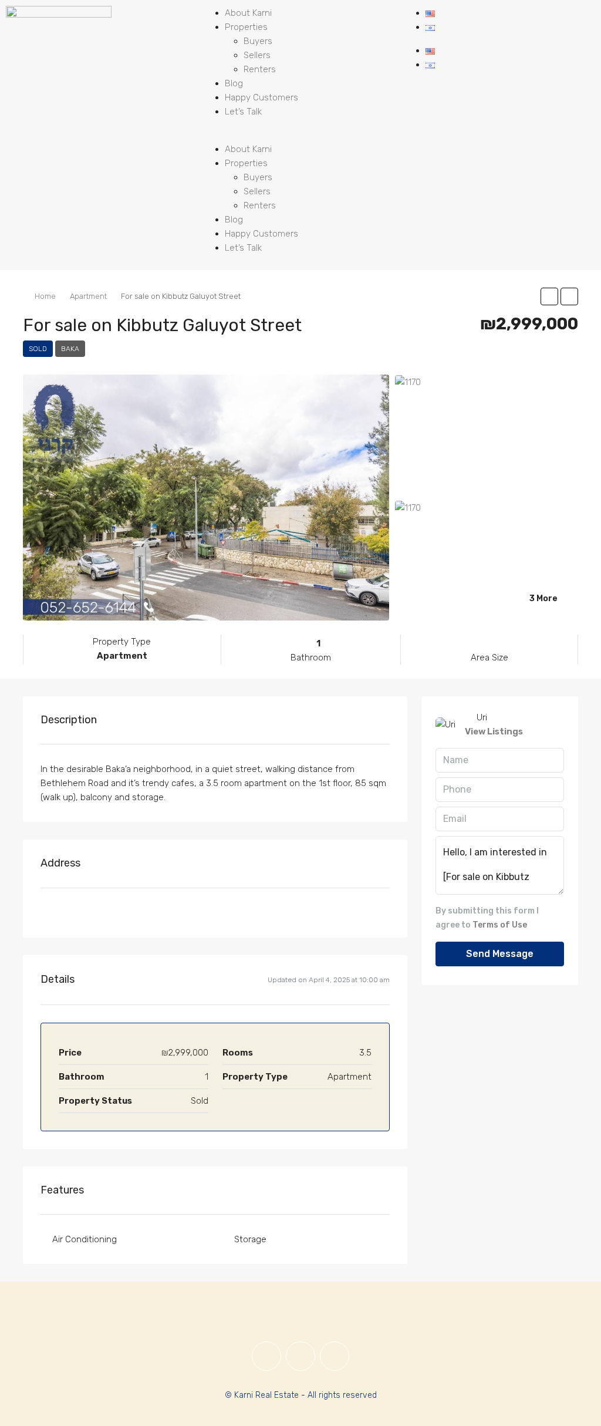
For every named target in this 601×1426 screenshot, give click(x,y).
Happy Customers (261, 97)
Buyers (258, 41)
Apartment (88, 296)
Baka (70, 349)
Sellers (257, 55)
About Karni (248, 13)
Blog (234, 83)
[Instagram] (300, 1356)
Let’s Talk (243, 111)
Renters (260, 69)
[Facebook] (266, 1356)
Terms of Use (499, 925)
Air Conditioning (84, 1239)
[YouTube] (334, 1356)
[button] (300, 135)
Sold (38, 349)
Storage (250, 1239)
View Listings (494, 731)
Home (45, 296)
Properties (246, 27)
